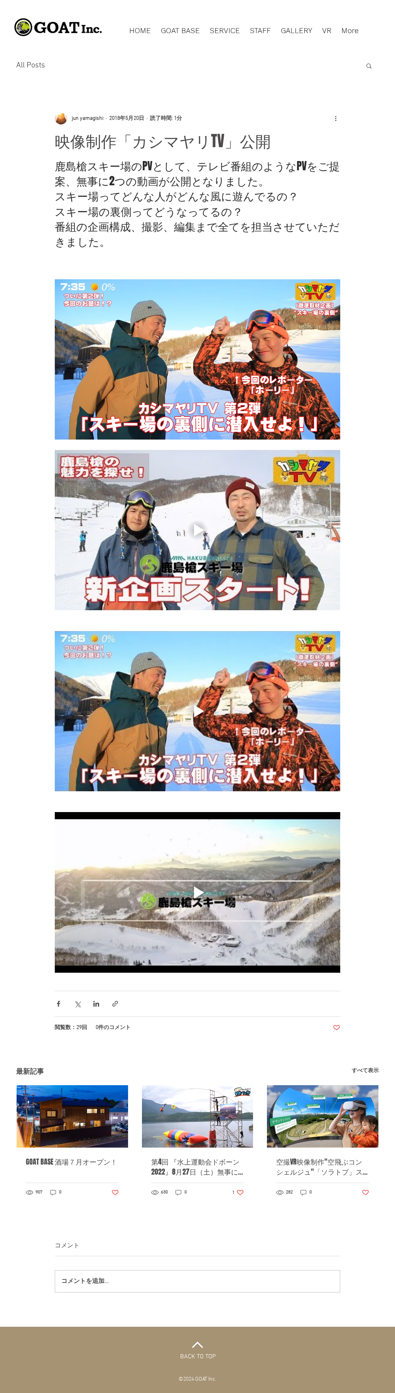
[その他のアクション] (335, 118)
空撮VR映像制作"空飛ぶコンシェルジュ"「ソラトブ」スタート (319, 1167)
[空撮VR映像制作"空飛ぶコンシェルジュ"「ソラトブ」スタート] (322, 1116)
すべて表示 (365, 1070)
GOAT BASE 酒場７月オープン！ (71, 1162)
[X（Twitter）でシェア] (77, 1003)
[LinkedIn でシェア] (96, 1003)
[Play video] (197, 530)
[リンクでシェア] (115, 1003)
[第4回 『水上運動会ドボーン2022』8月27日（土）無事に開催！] (197, 1116)
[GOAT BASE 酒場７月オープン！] (72, 1116)
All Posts (30, 65)
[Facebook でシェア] (58, 1003)
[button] (369, 65)
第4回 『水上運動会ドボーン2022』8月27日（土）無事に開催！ (195, 1167)
